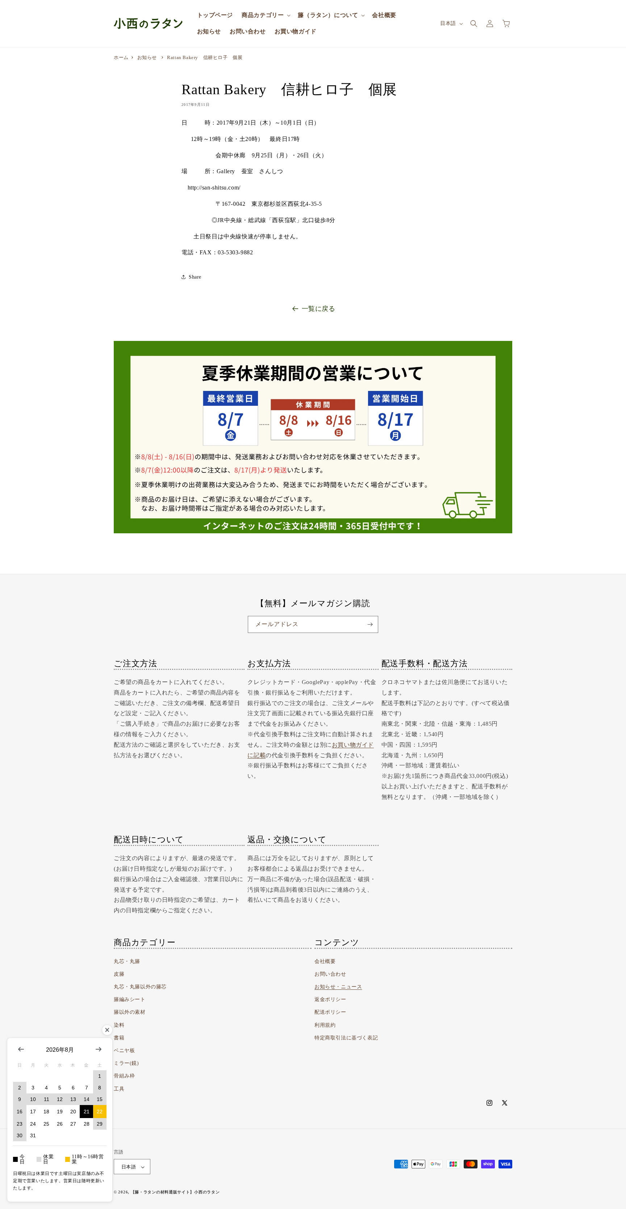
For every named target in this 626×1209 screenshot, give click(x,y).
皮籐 (119, 974)
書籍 (119, 1038)
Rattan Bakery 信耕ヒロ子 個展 (204, 57)
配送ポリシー (330, 1012)
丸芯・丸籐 (127, 961)
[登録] (370, 624)
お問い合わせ (330, 974)
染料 (119, 1025)
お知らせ (147, 57)
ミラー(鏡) (126, 1063)
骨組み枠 (124, 1076)
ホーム (121, 57)
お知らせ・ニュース (338, 986)
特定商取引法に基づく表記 (346, 1038)
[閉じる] (107, 1030)
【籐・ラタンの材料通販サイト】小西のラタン (175, 1192)
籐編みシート (130, 999)
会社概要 (324, 961)
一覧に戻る (318, 308)
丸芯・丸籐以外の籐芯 (140, 986)
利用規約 (324, 1025)
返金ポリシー (330, 999)
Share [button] (195, 277)
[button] (265, 15)
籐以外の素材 (130, 1012)
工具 (119, 1089)
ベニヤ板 (124, 1050)
